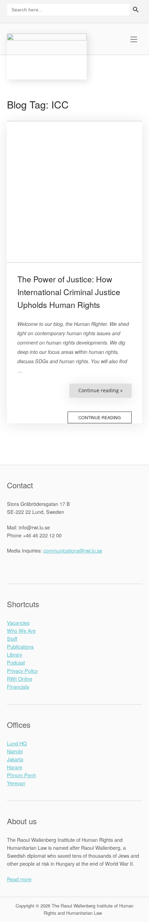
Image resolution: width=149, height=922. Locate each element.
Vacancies (18, 622)
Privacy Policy (22, 670)
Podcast (16, 662)
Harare (14, 767)
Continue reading (99, 417)
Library (14, 654)
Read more (19, 879)
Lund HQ (17, 743)
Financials (18, 686)
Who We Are (21, 630)
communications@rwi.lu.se (72, 550)
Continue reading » (105, 392)
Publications (20, 646)
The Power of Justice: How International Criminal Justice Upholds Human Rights (68, 291)
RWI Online (19, 678)
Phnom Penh (21, 775)
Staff (12, 638)
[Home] (47, 55)
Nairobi (15, 751)
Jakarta (15, 759)
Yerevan (16, 783)
